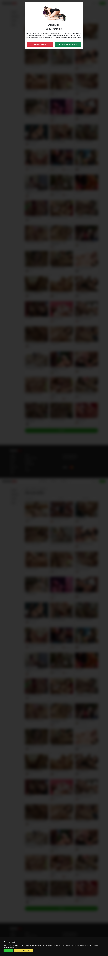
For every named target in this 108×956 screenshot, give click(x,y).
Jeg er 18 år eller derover (68, 44)
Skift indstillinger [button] (27, 950)
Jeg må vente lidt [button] (40, 44)
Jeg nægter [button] (18, 950)
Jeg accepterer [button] (8, 950)
